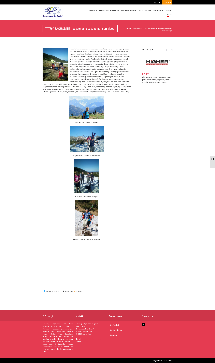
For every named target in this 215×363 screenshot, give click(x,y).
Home (129, 28)
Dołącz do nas (145, 10)
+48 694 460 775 (88, 341)
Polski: (170, 14)
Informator (158, 10)
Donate (166, 2)
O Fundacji (92, 10)
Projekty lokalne (128, 10)
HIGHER (145, 74)
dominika (79, 291)
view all (169, 50)
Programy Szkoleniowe (109, 10)
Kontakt (169, 10)
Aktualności (136, 28)
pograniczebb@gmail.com (91, 339)
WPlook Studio (166, 361)
